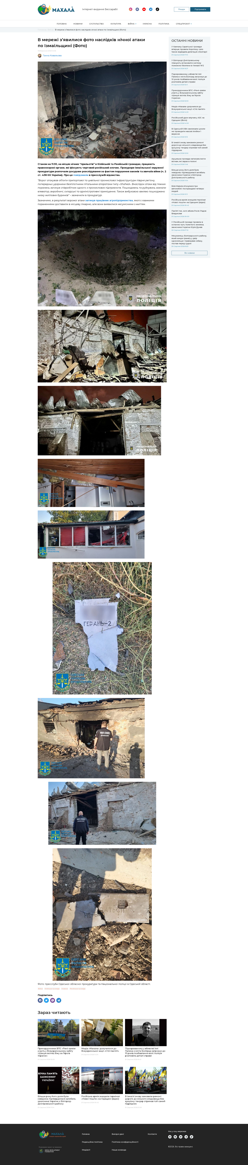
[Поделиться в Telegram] (58, 1000)
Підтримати (200, 9)
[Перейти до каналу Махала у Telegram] (157, 9)
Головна (62, 24)
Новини (78, 24)
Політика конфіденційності (125, 1142)
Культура (116, 24)
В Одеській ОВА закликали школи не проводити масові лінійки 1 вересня (188, 131)
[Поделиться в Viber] (52, 1000)
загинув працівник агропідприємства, (109, 200)
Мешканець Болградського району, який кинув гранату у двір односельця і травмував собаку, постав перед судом (189, 240)
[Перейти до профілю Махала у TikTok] (191, 1136)
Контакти (152, 1134)
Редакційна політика (92, 1142)
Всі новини (189, 253)
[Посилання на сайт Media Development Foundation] (49, 1150)
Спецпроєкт (183, 24)
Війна (131, 24)
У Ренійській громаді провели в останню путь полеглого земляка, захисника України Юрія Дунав (188, 224)
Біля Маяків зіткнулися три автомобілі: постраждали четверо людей (188, 188)
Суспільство (96, 24)
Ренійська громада (77, 989)
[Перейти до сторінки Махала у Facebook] (137, 9)
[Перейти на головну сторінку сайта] (56, 9)
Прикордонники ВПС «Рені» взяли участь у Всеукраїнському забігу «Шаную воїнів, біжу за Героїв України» (189, 94)
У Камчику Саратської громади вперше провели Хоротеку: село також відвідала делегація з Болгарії (189, 49)
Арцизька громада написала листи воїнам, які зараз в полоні (189, 160)
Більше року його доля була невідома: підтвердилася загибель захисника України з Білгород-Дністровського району (188, 174)
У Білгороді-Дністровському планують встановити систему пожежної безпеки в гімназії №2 (188, 63)
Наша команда (119, 1150)
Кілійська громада (52, 989)
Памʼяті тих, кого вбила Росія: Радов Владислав (189, 212)
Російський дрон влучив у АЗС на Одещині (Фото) (188, 119)
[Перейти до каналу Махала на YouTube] (150, 9)
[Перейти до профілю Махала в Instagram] (130, 9)
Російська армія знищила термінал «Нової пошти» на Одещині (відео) (189, 201)
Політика (163, 24)
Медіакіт (86, 1150)
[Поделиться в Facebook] (40, 1000)
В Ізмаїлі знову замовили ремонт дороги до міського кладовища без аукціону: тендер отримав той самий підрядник (189, 146)
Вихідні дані (118, 1134)
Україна (147, 24)
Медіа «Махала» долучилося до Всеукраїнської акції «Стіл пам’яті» (188, 107)
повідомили (80, 175)
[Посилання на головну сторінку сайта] (59, 1134)
